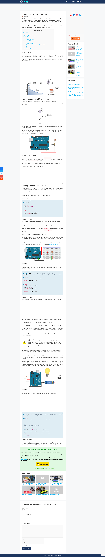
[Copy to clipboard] (62, 201)
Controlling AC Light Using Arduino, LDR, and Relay (33, 44)
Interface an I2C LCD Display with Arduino (79, 61)
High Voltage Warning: (29, 46)
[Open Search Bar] (83, 2)
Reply (25, 517)
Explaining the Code (29, 39)
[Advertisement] (52, 7)
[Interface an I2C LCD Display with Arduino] (71, 62)
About (73, 1)
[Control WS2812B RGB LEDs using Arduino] (71, 55)
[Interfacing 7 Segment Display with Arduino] (71, 68)
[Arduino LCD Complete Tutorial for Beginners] (71, 74)
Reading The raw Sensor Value (29, 36)
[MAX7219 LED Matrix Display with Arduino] (71, 49)
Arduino (67, 1)
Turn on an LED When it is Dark (29, 40)
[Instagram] (77, 15)
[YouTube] (71, 15)
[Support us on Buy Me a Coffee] (75, 38)
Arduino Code (27, 38)
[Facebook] (74, 15)
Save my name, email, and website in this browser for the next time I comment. (40, 545)
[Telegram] (80, 15)
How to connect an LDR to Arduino (30, 34)
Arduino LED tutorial (53, 244)
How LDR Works (26, 32)
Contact (79, 1)
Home (62, 1)
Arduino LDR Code (26, 35)
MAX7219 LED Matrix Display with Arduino (79, 48)
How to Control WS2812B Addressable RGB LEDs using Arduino (74, 84)
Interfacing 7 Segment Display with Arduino (79, 66)
